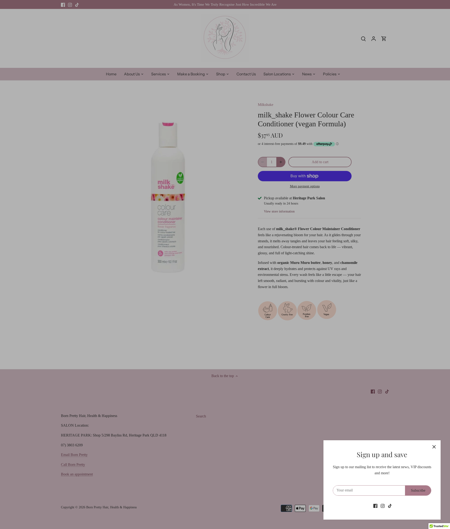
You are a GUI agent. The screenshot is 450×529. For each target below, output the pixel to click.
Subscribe (418, 490)
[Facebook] (375, 505)
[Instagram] (383, 505)
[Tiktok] (390, 505)
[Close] (434, 447)
